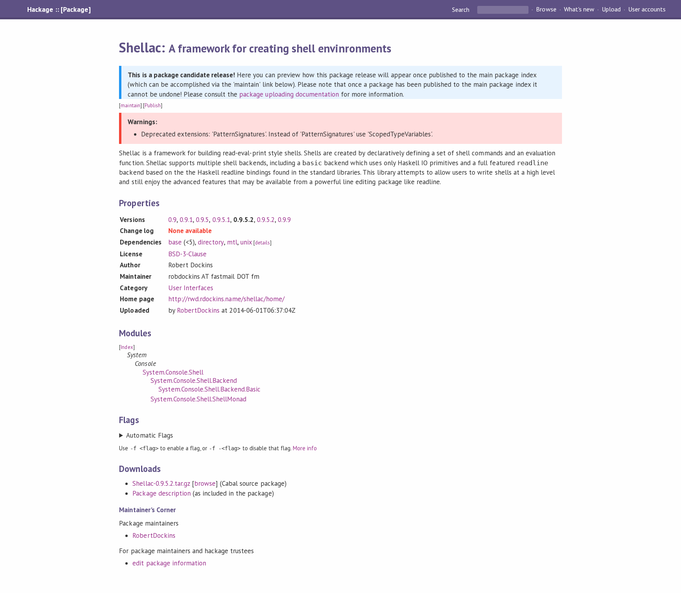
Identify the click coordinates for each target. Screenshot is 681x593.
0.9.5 (202, 219)
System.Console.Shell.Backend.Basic (209, 389)
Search (461, 9)
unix (246, 242)
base (175, 242)
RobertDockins (198, 310)
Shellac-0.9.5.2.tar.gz (161, 483)
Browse (546, 9)
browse (205, 483)
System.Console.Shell (173, 372)
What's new (579, 9)
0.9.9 (284, 219)
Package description (161, 493)
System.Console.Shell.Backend (194, 380)
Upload (611, 9)
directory (210, 242)
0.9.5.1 (221, 219)
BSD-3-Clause (187, 254)
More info (305, 448)
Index (127, 347)
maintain (130, 105)
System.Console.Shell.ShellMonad (198, 399)
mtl (232, 242)
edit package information (169, 563)
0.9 (172, 219)
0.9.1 (186, 219)
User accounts (647, 9)
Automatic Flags (149, 435)
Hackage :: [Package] (58, 9)
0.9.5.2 (266, 219)
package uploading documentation (289, 94)
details (262, 242)
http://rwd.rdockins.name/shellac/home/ (226, 299)
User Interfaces (190, 287)
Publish (153, 105)
